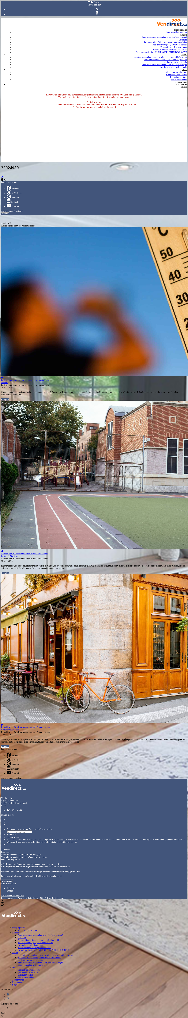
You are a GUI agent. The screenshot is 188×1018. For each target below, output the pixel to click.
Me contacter (181, 84)
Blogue (184, 87)
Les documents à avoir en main (173, 67)
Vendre (184, 54)
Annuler (5, 214)
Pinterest (15, 197)
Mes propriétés (180, 30)
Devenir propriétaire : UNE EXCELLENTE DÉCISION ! (161, 52)
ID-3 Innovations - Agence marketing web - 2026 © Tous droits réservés (32, 898)
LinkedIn (15, 202)
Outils (184, 69)
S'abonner (6, 849)
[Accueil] (91, 2)
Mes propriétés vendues (176, 32)
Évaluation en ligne (178, 77)
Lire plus (5, 399)
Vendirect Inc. (7, 798)
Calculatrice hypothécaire (176, 72)
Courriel (15, 206)
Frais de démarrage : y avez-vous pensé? (169, 45)
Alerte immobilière (179, 79)
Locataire (183, 40)
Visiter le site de (12, 895)
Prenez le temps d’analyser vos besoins (170, 49)
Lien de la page (13, 837)
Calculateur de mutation (176, 74)
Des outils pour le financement (173, 47)
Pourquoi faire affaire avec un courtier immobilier (165, 42)
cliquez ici (57, 876)
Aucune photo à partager (12, 211)
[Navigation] (89, 2)
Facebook (16, 189)
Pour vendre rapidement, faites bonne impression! (165, 59)
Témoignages (181, 82)
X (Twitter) (16, 193)
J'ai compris (7, 881)
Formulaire (11, 834)
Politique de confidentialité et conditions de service (55, 842)
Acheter (183, 35)
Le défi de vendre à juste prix (174, 62)
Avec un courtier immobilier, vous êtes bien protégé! (164, 37)
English (96, 2)
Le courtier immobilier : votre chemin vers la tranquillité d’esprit (159, 57)
